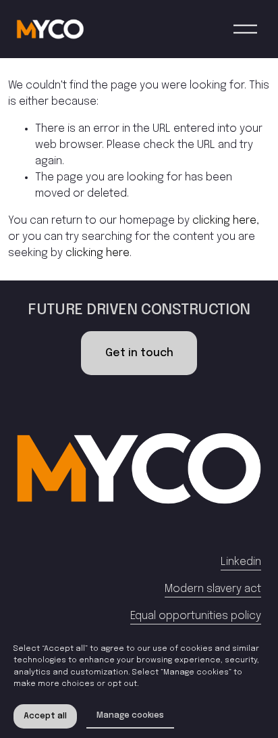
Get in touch (139, 353)
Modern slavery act (213, 589)
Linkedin (241, 562)
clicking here (224, 220)
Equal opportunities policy (195, 616)
